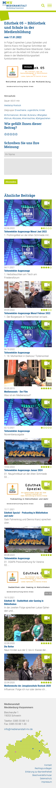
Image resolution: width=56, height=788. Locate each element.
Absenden (10, 181)
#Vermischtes (28, 118)
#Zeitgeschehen (43, 118)
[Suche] (43, 6)
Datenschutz (46, 778)
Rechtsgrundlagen (43, 768)
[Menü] (49, 5)
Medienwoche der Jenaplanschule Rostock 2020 (27, 685)
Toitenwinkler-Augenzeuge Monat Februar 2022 (27, 313)
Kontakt (48, 765)
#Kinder (23, 115)
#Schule (7, 118)
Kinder (42, 110)
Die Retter (9, 646)
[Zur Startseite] (15, 5)
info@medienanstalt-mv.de (18, 729)
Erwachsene (20, 110)
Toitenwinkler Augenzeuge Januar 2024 (23, 470)
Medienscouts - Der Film (16, 391)
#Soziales (16, 118)
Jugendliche (32, 110)
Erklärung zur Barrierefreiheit (38, 772)
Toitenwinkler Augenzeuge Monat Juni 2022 (25, 231)
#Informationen (11, 115)
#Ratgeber (42, 115)
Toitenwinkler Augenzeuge (17, 270)
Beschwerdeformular (42, 775)
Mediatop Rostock (12, 105)
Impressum (46, 782)
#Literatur (31, 115)
